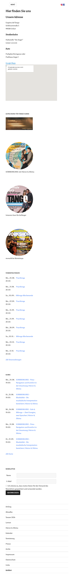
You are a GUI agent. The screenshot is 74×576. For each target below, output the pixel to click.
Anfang (8, 507)
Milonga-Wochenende (24, 295)
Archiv (8, 549)
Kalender (9, 533)
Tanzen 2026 (10, 517)
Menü (13, 4)
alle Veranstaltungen (13, 360)
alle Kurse (9, 454)
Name (8, 475)
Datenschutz (10, 560)
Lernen (8, 523)
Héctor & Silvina (12, 528)
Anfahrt (9, 570)
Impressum (10, 554)
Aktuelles (9, 512)
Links (8, 565)
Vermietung (10, 538)
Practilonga (20, 278)
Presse (8, 544)
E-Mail (8, 481)
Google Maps (11, 63)
